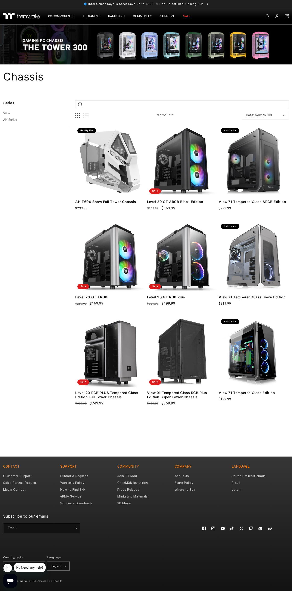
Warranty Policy (72, 483)
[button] (63, 16)
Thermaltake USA (25, 581)
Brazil (236, 483)
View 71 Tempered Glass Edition (247, 393)
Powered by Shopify (50, 581)
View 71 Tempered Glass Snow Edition (252, 297)
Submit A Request (74, 476)
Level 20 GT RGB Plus (166, 297)
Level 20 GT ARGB (91, 297)
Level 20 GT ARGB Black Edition (175, 202)
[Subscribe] (75, 528)
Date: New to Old (259, 115)
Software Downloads (76, 503)
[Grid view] (77, 115)
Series (8, 103)
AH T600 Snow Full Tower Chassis (105, 202)
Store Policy (184, 483)
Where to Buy (185, 490)
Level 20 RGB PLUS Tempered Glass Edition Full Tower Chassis (106, 395)
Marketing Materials (132, 496)
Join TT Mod (127, 476)
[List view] (86, 115)
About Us (182, 476)
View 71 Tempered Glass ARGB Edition (252, 202)
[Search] (80, 104)
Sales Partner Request (20, 483)
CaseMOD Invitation (132, 483)
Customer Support (17, 476)
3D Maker (124, 503)
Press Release (128, 490)
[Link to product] (110, 161)
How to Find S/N (73, 490)
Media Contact (14, 490)
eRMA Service (70, 496)
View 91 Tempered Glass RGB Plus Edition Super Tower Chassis (177, 395)
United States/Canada (249, 476)
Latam (237, 490)
